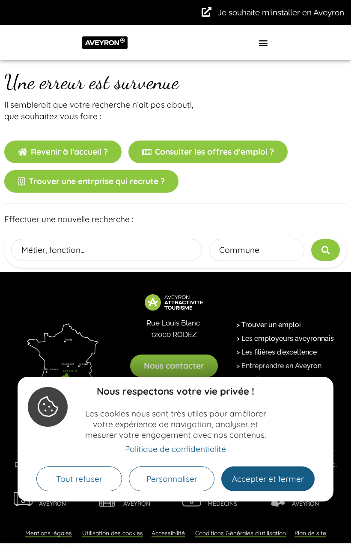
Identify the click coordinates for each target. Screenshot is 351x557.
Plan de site (310, 533)
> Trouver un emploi (268, 325)
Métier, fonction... (52, 250)
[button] (263, 42)
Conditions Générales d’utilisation (240, 533)
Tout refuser (79, 479)
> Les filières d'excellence (276, 352)
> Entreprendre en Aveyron (278, 366)
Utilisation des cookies (112, 533)
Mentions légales (48, 533)
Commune (239, 250)
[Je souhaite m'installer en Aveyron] (206, 12)
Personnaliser (171, 479)
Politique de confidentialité (175, 449)
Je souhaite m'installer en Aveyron (281, 12)
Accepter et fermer (268, 479)
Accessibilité (168, 533)
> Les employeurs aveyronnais (285, 338)
